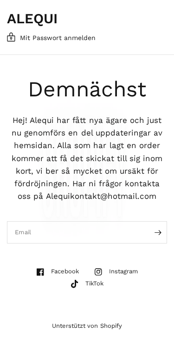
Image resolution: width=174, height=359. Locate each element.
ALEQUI (32, 19)
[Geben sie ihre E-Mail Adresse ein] (157, 232)
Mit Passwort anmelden (58, 37)
